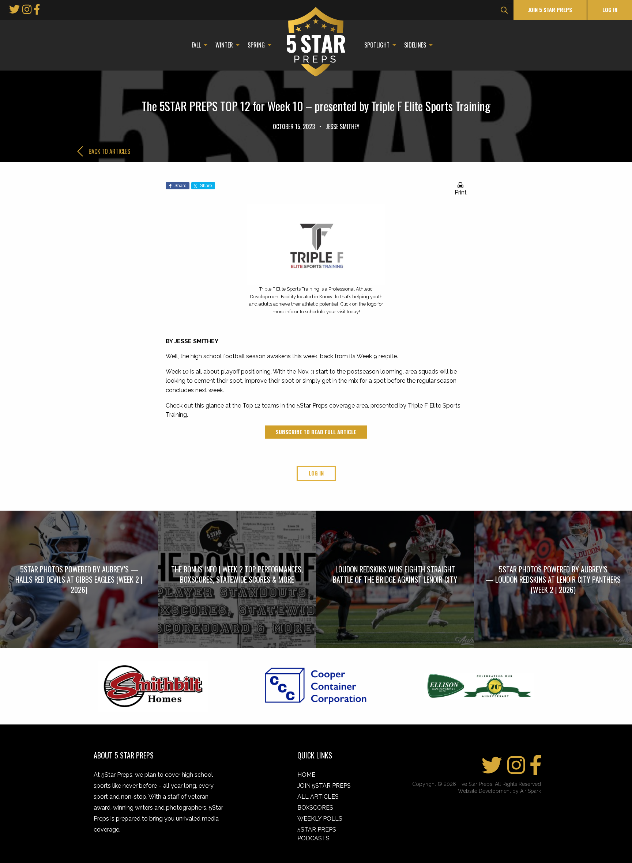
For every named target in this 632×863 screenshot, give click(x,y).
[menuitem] (198, 45)
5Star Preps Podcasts (316, 834)
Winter (224, 45)
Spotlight (377, 45)
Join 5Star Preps (324, 785)
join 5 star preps (550, 10)
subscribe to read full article (316, 432)
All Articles (318, 796)
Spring (256, 45)
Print (461, 192)
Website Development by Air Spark (499, 791)
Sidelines (415, 45)
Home (306, 774)
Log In (609, 10)
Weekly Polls (319, 818)
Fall (196, 45)
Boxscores (315, 807)
